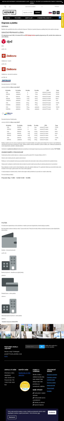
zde (39, 413)
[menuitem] (8, 18)
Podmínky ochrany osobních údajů (51, 379)
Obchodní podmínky (30, 6)
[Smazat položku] (61, 135)
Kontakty (49, 391)
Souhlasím (52, 412)
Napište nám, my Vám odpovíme (24, 374)
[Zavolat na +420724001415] (6, 6)
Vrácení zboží (50, 388)
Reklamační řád (51, 385)
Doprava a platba (51, 382)
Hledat (37, 12)
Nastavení (12, 417)
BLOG (5, 356)
